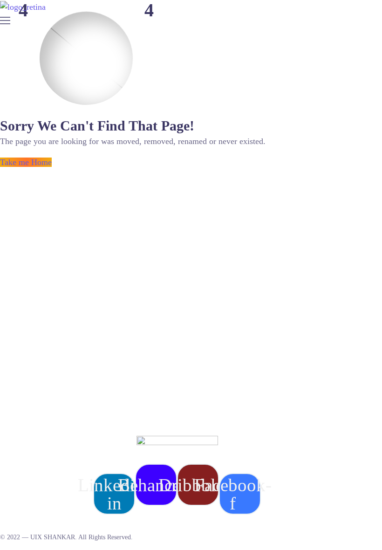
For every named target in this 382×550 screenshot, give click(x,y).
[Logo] (23, 7)
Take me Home (26, 162)
